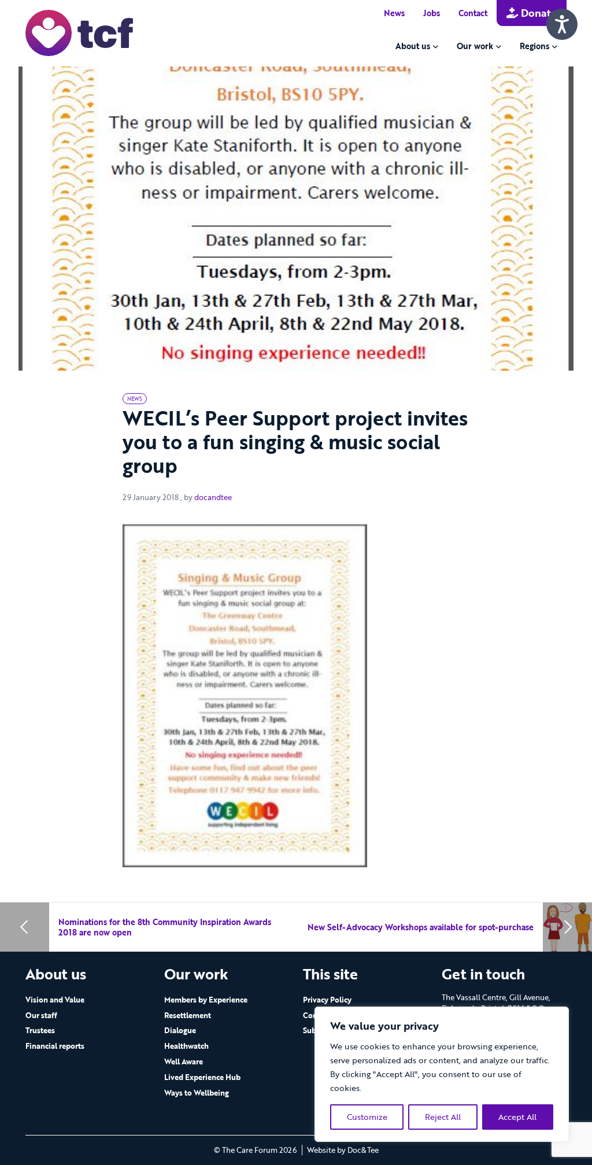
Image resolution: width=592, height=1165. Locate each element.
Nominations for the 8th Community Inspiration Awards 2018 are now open (164, 927)
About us (412, 46)
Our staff (41, 1015)
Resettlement (187, 1015)
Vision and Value (54, 999)
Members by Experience (205, 999)
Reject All (443, 1117)
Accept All (517, 1117)
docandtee (213, 497)
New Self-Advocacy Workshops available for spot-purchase (421, 927)
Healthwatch (186, 1046)
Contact (472, 13)
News (394, 13)
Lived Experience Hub (202, 1077)
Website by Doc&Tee (343, 1150)
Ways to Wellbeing (196, 1093)
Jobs (431, 13)
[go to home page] (79, 32)
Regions (534, 46)
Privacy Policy (327, 999)
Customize (367, 1117)
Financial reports (54, 1046)
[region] (441, 1074)
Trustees (40, 1030)
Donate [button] (537, 12)
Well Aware (183, 1061)
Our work (475, 46)
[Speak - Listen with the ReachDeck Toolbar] (562, 24)
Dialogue (180, 1030)
